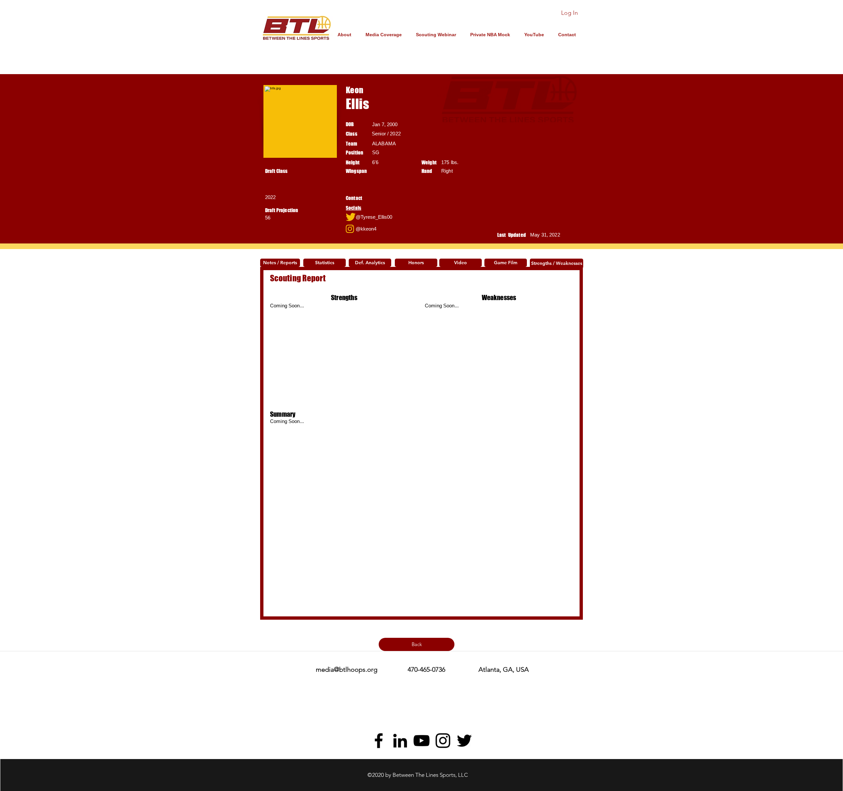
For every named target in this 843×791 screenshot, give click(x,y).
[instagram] (443, 740)
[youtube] (421, 740)
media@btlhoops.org (346, 669)
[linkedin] (400, 740)
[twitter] (464, 740)
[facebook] (379, 740)
